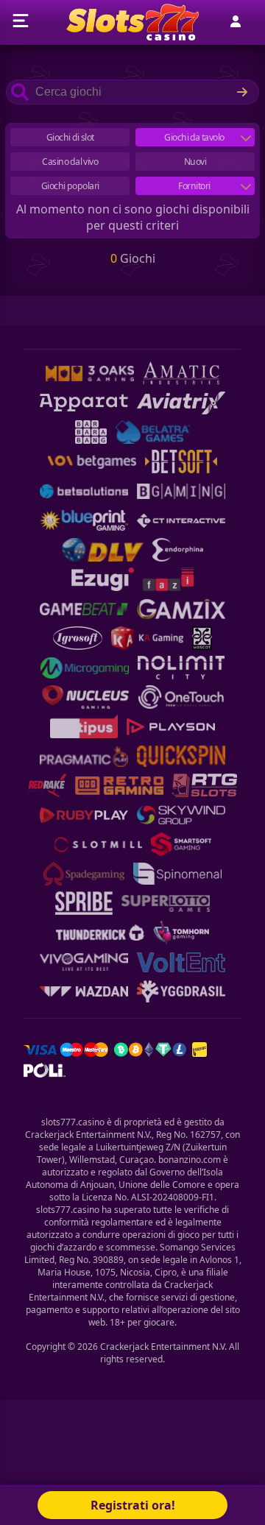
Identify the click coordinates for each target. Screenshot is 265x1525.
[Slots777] (132, 36)
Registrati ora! (133, 1505)
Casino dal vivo (70, 161)
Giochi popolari (70, 186)
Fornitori (194, 186)
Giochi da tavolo (195, 137)
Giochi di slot (70, 137)
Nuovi (195, 161)
